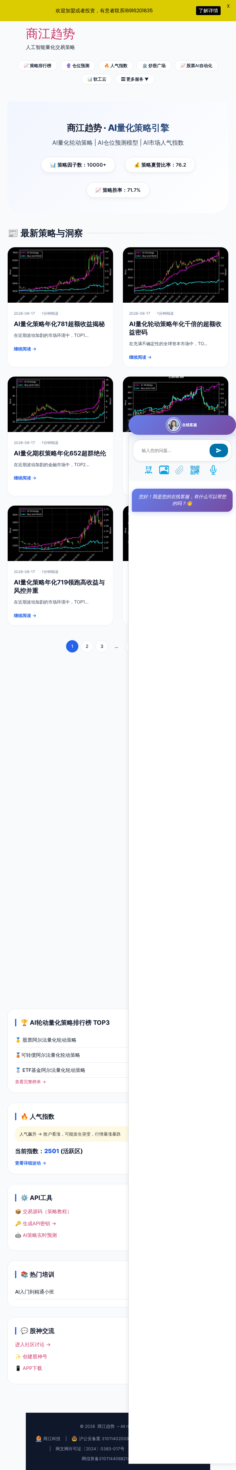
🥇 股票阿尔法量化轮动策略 (46, 1040)
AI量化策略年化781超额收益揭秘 (59, 324)
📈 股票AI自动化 (196, 65)
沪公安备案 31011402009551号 (109, 1438)
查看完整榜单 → (30, 1081)
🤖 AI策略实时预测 (36, 1235)
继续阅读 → (25, 348)
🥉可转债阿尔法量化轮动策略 (47, 1055)
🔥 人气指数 (116, 65)
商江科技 (52, 1438)
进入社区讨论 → (33, 1344)
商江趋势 (50, 33)
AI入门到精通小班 (34, 1292)
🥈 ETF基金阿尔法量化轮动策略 (50, 1070)
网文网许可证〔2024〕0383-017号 (90, 1448)
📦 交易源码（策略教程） (43, 1211)
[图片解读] (164, 471)
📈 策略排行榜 (37, 65)
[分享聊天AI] (195, 471)
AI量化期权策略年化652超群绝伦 (60, 453)
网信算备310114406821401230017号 (118, 1458)
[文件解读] (179, 471)
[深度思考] (149, 471)
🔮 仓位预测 (77, 65)
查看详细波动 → (30, 1162)
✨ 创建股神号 (31, 1356)
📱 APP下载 (28, 1368)
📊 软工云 (96, 79)
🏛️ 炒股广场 (154, 65)
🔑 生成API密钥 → (35, 1223)
